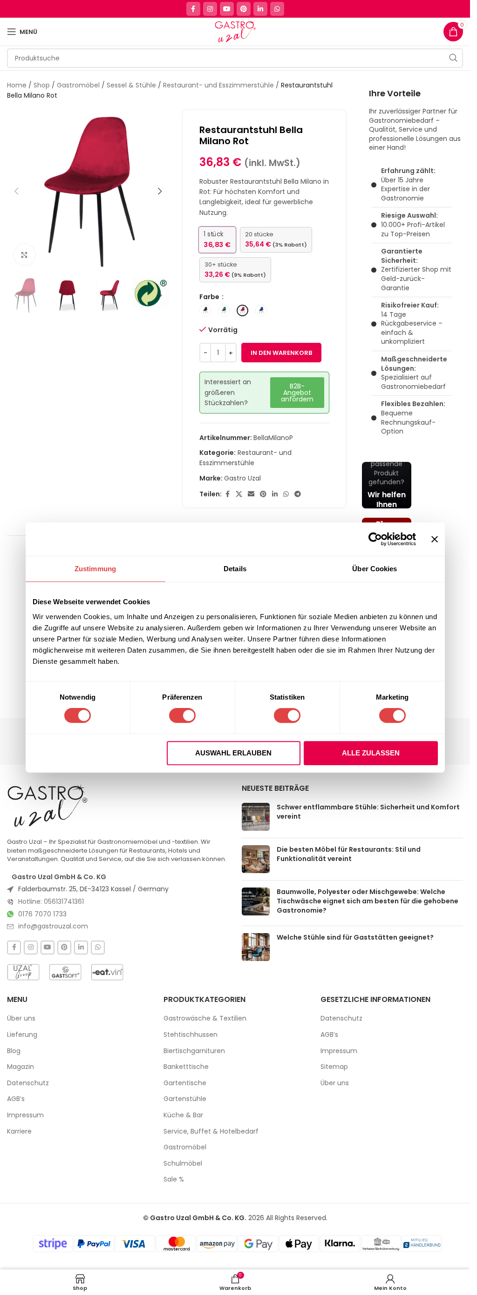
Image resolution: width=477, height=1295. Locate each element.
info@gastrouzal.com (53, 926)
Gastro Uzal (242, 478)
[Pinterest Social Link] (244, 9)
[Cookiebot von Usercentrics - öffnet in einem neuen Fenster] (375, 539)
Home (17, 85)
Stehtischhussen (191, 1034)
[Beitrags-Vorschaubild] (256, 817)
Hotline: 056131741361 (51, 901)
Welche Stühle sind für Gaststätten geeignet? (355, 937)
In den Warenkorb (281, 352)
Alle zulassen (371, 753)
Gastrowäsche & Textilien (205, 1018)
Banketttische (186, 1066)
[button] (16, 191)
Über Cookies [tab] (374, 569)
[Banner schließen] (434, 539)
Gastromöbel (78, 85)
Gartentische (185, 1083)
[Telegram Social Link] (298, 494)
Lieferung (22, 1034)
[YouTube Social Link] (227, 9)
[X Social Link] (239, 494)
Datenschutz (28, 1083)
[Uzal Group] (23, 972)
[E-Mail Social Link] (251, 494)
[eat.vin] (107, 972)
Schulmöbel (183, 1163)
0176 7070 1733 (42, 914)
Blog (13, 1051)
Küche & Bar (183, 1115)
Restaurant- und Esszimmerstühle (218, 85)
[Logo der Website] (235, 31)
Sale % (174, 1179)
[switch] (182, 715)
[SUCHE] (453, 58)
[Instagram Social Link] (210, 9)
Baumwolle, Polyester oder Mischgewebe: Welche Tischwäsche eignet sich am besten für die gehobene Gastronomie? (367, 901)
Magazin (20, 1066)
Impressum (25, 1115)
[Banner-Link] (386, 485)
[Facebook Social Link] (193, 9)
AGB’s (16, 1099)
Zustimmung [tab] (95, 569)
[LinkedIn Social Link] (260, 9)
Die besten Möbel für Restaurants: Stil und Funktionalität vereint (349, 854)
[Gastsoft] (65, 972)
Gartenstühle (185, 1099)
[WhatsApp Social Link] (277, 9)
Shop (42, 85)
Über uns (21, 1018)
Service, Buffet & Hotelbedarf (211, 1131)
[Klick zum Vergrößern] (24, 254)
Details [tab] (235, 569)
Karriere (19, 1131)
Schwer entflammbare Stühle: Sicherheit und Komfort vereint (368, 811)
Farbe (210, 296)
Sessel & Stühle (131, 85)
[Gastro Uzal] (48, 805)
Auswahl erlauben (233, 753)
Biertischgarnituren (194, 1051)
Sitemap (334, 1066)
